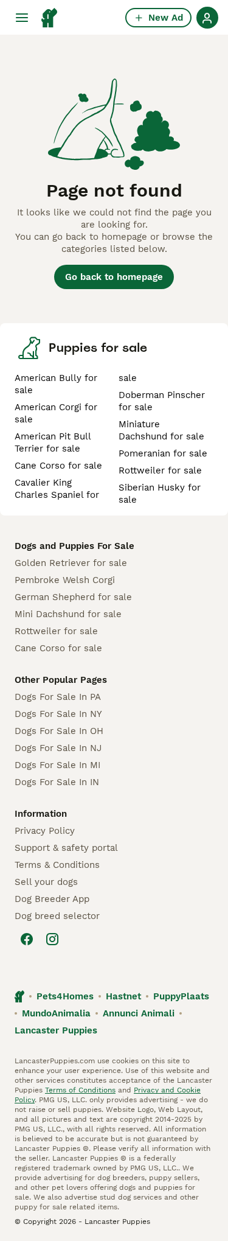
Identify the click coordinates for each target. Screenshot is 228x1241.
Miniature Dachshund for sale (161, 430)
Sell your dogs (46, 881)
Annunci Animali (138, 1013)
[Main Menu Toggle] (22, 17)
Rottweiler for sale (160, 470)
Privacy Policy (45, 830)
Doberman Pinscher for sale (162, 401)
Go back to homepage (114, 276)
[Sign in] (207, 18)
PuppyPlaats (181, 996)
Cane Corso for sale (58, 465)
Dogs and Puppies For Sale (74, 545)
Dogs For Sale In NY (58, 713)
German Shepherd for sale (73, 597)
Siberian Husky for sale (160, 493)
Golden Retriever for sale (71, 563)
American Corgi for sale (56, 413)
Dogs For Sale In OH (59, 730)
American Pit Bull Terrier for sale (53, 442)
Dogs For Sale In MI (57, 765)
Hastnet (123, 996)
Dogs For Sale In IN (57, 782)
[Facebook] (27, 939)
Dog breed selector (57, 916)
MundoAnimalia (56, 1013)
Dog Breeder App (52, 898)
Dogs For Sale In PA (58, 696)
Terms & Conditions (57, 864)
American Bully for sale (56, 384)
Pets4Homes (65, 996)
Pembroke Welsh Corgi (65, 580)
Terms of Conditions (80, 1090)
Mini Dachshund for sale (68, 614)
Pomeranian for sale (163, 453)
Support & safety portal (66, 847)
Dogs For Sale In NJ (58, 748)
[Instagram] (52, 939)
